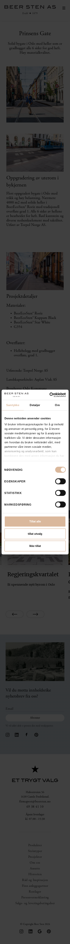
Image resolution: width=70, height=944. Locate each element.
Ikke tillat (35, 545)
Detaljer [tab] (35, 405)
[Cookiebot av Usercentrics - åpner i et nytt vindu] (50, 394)
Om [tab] (57, 405)
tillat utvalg (35, 533)
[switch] (60, 481)
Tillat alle (35, 521)
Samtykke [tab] (12, 405)
